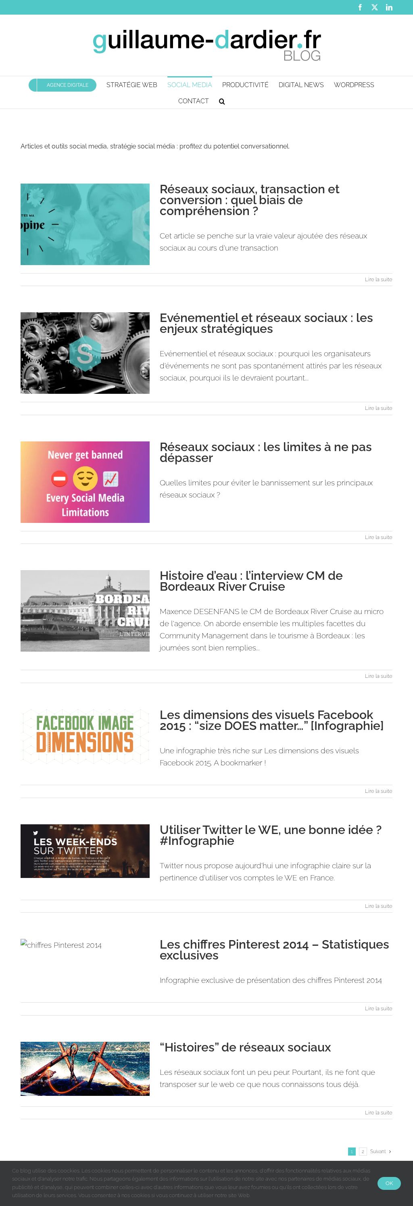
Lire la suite (378, 279)
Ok (389, 1183)
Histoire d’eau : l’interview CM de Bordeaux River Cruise (251, 581)
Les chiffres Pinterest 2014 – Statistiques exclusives (274, 949)
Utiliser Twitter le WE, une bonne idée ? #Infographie (271, 835)
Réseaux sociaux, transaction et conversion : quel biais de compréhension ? (250, 200)
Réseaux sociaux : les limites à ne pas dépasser (266, 452)
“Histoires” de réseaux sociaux (245, 1047)
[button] (222, 100)
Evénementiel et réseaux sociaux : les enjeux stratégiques (266, 323)
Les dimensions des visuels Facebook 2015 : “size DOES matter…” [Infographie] (272, 720)
